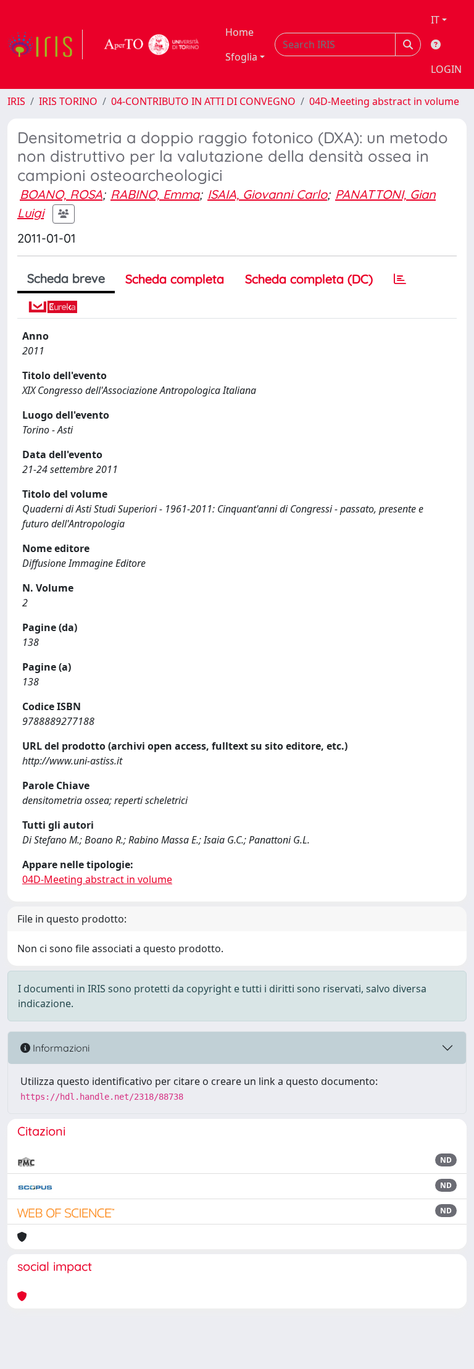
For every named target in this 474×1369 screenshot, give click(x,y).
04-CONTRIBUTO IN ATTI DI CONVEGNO (203, 101)
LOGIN (446, 69)
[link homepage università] (152, 44)
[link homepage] (45, 44)
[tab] (400, 279)
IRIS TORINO (68, 101)
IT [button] (435, 20)
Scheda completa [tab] (174, 279)
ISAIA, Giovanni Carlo (267, 194)
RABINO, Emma (154, 194)
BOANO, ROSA (61, 194)
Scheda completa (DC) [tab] (309, 279)
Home (239, 32)
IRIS (16, 101)
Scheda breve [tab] (66, 278)
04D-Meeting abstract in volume (384, 101)
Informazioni (59, 1048)
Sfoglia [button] (241, 57)
